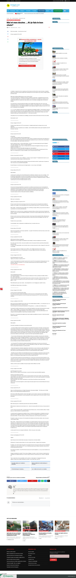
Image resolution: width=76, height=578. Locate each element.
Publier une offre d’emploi (11, 551)
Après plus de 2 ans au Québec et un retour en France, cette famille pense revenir (14, 534)
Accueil (8, 18)
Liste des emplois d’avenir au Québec (13, 559)
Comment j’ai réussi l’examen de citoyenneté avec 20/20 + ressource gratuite (60, 311)
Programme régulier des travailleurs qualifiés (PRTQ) (16, 557)
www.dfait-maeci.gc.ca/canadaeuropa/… (18, 264)
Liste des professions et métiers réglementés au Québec (16, 561)
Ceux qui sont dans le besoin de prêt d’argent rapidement (59, 300)
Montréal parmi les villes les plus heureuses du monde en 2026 (60, 108)
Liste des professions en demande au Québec (15, 555)
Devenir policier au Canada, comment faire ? (45, 534)
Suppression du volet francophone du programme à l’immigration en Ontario (59, 220)
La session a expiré (3, 573)
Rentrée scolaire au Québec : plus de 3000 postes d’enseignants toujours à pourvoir (59, 207)
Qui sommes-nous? (31, 553)
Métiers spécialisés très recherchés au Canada (15, 553)
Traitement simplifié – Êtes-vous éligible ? (14, 563)
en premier (47, 498)
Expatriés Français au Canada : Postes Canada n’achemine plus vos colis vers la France (60, 69)
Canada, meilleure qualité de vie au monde (59, 53)
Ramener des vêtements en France (59, 330)
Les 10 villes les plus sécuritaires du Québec (60, 58)
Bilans (8, 529)
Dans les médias (31, 551)
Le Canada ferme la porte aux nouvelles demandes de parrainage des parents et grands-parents (60, 75)
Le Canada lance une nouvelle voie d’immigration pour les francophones (60, 195)
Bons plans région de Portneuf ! (58, 314)
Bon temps (54, 333)
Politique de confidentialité (32, 561)
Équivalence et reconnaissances (29, 529)
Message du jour (11, 539)
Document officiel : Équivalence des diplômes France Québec (60, 97)
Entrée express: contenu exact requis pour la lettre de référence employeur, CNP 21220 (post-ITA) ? (60, 319)
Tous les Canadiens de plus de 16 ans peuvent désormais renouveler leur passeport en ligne (60, 245)
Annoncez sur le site (31, 557)
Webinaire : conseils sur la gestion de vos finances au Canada (59, 64)
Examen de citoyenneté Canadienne (13, 565)
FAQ (10, 18)
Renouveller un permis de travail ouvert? (60, 307)
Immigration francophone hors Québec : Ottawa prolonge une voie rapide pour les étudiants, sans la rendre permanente (60, 83)
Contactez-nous (31, 559)
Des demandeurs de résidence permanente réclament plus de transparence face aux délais (60, 102)
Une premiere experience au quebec (59, 323)
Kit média (29, 555)
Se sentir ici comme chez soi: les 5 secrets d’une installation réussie (60, 233)
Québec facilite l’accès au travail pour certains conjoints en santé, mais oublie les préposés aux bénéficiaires (60, 213)
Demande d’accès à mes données (34, 565)
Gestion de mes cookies (32, 563)
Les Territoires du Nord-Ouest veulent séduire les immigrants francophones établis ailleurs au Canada (60, 90)
